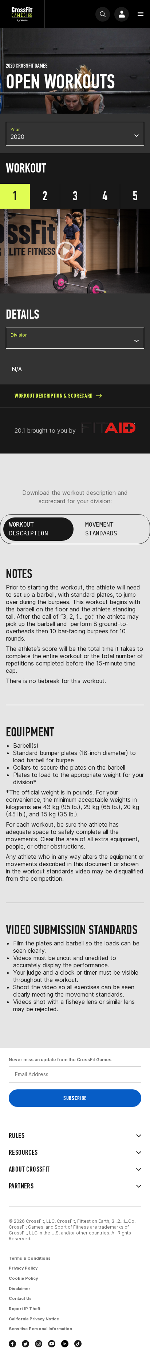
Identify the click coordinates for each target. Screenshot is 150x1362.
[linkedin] (64, 1344)
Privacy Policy (23, 1268)
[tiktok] (78, 1344)
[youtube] (51, 1344)
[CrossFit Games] (22, 14)
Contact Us (20, 1298)
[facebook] (12, 1344)
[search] (102, 14)
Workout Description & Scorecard (54, 395)
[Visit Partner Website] (108, 430)
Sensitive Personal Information (40, 1328)
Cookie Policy (23, 1278)
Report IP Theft (24, 1308)
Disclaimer (19, 1288)
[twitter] (25, 1344)
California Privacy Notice (34, 1318)
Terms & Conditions (30, 1258)
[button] (140, 14)
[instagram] (38, 1344)
